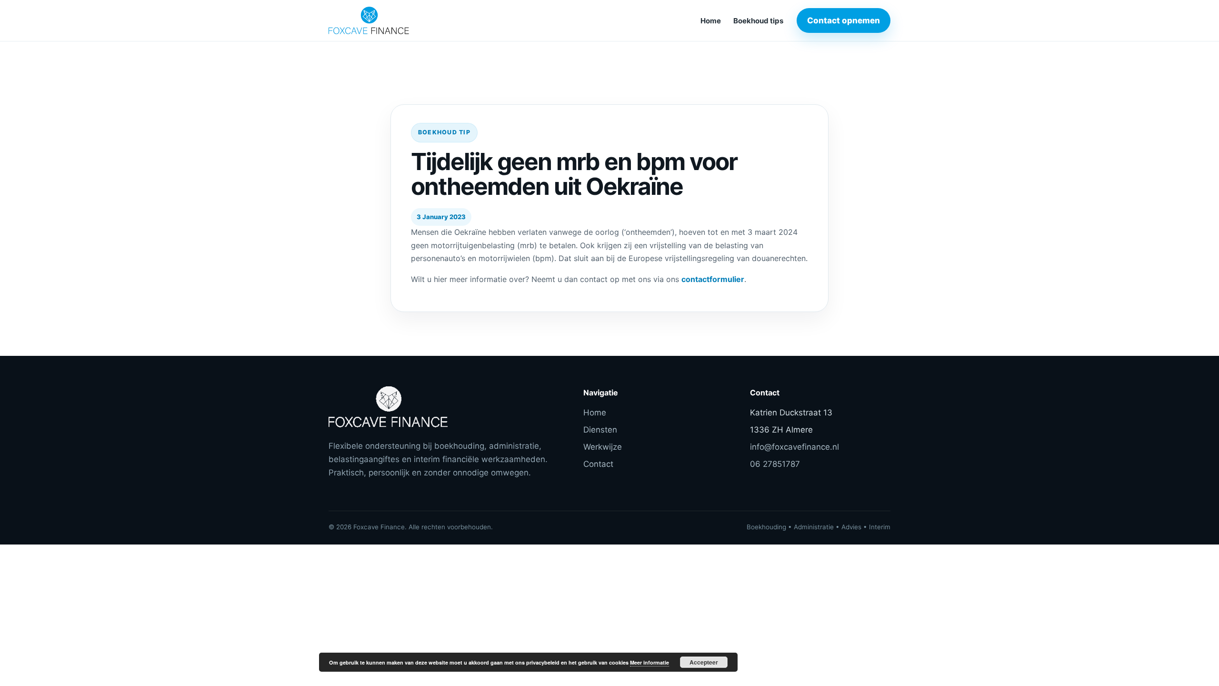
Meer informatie (649, 662)
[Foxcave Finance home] (393, 20)
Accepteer (703, 662)
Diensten (600, 429)
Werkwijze (602, 447)
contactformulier (712, 279)
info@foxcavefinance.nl (794, 447)
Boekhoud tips (758, 20)
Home (710, 20)
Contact (598, 464)
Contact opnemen (843, 20)
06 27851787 (775, 464)
